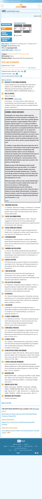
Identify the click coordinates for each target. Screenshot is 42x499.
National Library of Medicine (12, 1)
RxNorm (18, 430)
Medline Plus (6, 422)
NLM (15, 450)
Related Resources (5, 34)
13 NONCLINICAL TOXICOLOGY (12, 328)
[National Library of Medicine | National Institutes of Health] (21, 441)
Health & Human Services (25, 450)
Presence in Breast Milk (9, 416)
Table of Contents (9, 94)
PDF (19, 71)
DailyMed (21, 6)
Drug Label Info (6, 25)
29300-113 (17, 50)
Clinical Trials (14, 422)
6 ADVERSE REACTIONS (10, 260)
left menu (36, 409)
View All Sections (6, 80)
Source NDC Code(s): (8, 50)
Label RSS (36, 16)
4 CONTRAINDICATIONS (10, 237)
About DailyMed (17, 444)
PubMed (21, 422)
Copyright (12, 446)
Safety (4, 29)
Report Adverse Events (18, 414)
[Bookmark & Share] (37, 453)
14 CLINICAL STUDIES (10, 339)
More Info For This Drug (6, 39)
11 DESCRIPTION (8, 305)
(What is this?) (18, 99)
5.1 (17, 197)
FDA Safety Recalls (31, 414)
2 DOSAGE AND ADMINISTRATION (13, 216)
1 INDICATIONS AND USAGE (11, 205)
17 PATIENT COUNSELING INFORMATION (14, 362)
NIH (10, 450)
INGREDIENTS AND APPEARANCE (13, 396)
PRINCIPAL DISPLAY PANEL (11, 385)
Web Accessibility (28, 446)
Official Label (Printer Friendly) (11, 76)
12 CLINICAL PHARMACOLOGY (12, 316)
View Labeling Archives (9, 430)
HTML (13, 73)
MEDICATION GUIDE (9, 373)
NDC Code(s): (5, 44)
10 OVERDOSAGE (9, 294)
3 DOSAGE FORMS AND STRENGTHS (13, 228)
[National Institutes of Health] (2, 1)
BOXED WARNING (9, 99)
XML (22, 71)
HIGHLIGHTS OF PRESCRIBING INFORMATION (15, 82)
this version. (32, 67)
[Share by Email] (35, 453)
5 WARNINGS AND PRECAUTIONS (13, 248)
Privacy (19, 446)
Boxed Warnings (7, 414)
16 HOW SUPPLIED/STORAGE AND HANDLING (15, 351)
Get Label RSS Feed (27, 430)
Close (6, 201)
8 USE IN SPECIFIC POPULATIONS (13, 282)
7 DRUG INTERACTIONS (10, 271)
